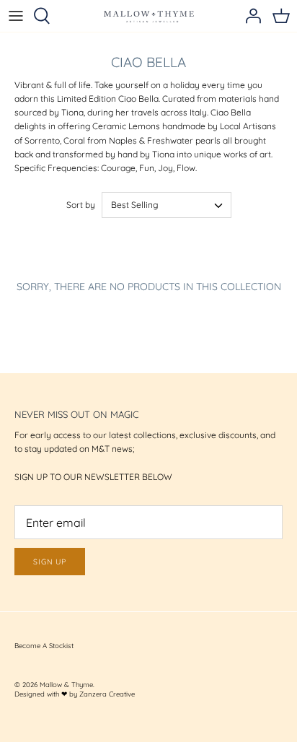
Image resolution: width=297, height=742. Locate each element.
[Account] (249, 16)
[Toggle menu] (16, 16)
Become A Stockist (44, 645)
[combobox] (166, 205)
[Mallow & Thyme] (149, 15)
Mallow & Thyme (66, 684)
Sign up (49, 561)
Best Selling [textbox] (134, 204)
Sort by (80, 204)
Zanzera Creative (107, 693)
